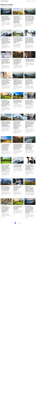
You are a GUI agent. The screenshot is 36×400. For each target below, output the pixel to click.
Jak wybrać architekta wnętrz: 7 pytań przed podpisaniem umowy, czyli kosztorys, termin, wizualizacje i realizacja (29, 102)
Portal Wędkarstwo (4, 1)
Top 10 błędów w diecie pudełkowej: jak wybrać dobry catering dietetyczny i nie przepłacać (17, 188)
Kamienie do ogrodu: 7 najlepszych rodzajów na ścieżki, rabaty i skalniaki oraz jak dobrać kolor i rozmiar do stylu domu (5, 188)
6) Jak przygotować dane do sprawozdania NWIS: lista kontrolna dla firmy (17, 166)
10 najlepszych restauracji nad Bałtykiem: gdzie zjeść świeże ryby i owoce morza (29, 60)
